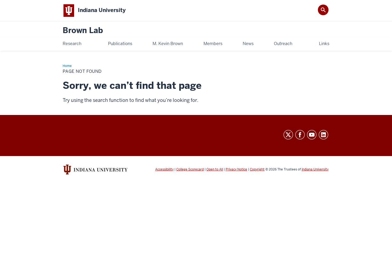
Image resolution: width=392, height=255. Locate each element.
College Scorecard (190, 169)
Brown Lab (83, 30)
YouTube (312, 135)
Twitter (288, 135)
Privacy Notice (236, 169)
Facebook (300, 135)
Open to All (214, 169)
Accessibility (164, 169)
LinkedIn (323, 135)
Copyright (257, 169)
